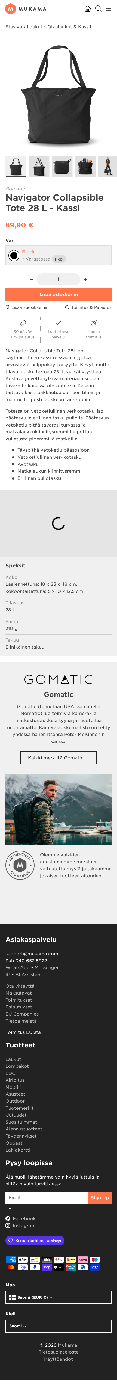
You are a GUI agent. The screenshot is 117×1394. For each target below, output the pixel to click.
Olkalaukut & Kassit (69, 26)
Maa (10, 1285)
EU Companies (22, 1014)
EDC (10, 1073)
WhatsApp (17, 967)
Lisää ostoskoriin (58, 294)
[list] (58, 94)
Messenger (47, 967)
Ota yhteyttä (20, 986)
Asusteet (15, 1094)
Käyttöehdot (58, 1359)
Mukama (67, 1345)
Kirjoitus (14, 1080)
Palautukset (18, 1007)
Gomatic (15, 188)
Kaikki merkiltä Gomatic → (58, 757)
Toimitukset (18, 1000)
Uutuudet (16, 1115)
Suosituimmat (21, 1122)
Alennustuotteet (23, 1129)
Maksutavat (18, 993)
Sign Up (100, 1197)
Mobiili (13, 1087)
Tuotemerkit (19, 1108)
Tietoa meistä (21, 1021)
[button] (87, 8)
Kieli (10, 1313)
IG (7, 974)
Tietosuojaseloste (59, 1352)
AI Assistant (28, 974)
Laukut (34, 26)
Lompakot (17, 1066)
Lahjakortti (17, 1150)
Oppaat (14, 1143)
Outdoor (15, 1101)
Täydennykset (21, 1136)
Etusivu (13, 26)
